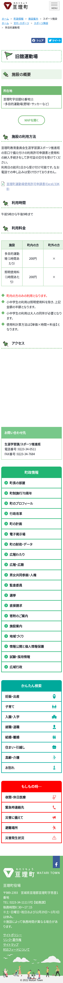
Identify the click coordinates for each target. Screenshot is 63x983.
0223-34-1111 (19, 902)
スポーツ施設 (41, 23)
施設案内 (33, 18)
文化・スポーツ (21, 23)
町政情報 (18, 18)
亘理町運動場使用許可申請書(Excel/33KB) (32, 186)
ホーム (5, 18)
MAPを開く (31, 120)
